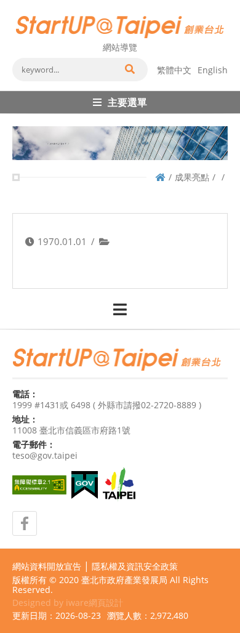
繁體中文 (174, 70)
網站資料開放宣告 (46, 566)
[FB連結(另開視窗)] (24, 523)
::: (16, 5)
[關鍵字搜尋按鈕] (129, 69)
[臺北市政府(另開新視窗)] (119, 484)
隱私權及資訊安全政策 (135, 566)
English (213, 70)
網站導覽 (120, 47)
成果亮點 (192, 177)
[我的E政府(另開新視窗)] (84, 485)
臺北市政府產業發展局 (124, 580)
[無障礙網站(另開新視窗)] (39, 484)
